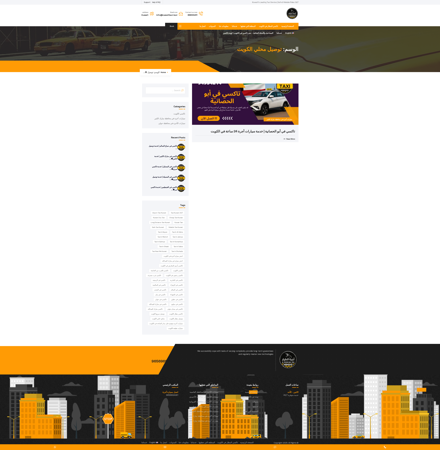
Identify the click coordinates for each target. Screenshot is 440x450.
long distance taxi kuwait (160, 222)
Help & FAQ (156, 2)
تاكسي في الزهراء (176, 285)
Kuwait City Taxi (159, 218)
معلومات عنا (223, 26)
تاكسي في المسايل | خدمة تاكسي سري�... (164, 167)
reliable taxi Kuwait (176, 227)
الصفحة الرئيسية (287, 26)
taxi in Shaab (164, 246)
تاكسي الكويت (179, 113)
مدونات (255, 401)
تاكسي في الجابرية (176, 280)
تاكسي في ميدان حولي (175, 309)
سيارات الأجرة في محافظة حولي (171, 123)
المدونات (212, 26)
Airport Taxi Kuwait (159, 213)
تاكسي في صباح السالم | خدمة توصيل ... (163, 147)
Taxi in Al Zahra (177, 232)
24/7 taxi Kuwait (177, 213)
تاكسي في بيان (160, 295)
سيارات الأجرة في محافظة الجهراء (204, 411)
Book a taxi (171, 27)
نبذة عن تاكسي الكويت (249, 397)
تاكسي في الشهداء (176, 295)
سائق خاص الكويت (158, 319)
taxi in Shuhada (177, 251)
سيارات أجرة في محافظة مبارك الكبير (279, 119)
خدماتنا (234, 26)
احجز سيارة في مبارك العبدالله (172, 261)
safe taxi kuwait (158, 227)
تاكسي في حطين (177, 299)
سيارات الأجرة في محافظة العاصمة (204, 392)
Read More (290, 139)
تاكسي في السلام (177, 290)
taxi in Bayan (162, 232)
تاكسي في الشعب (160, 290)
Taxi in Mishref (163, 237)
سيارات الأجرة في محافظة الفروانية (203, 401)
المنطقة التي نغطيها (248, 26)
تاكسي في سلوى (177, 304)
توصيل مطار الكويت (176, 319)
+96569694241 (165, 361)
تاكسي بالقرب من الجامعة (159, 271)
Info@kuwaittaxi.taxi (166, 15)
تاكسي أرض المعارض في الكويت (172, 266)
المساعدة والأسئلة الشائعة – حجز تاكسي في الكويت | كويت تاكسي (248, 33)
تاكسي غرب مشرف (154, 275)
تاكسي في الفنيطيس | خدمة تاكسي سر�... (164, 188)
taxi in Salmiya (159, 242)
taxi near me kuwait (159, 251)
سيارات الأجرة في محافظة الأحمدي (203, 397)
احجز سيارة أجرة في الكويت (173, 256)
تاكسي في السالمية (159, 285)
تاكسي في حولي (160, 299)
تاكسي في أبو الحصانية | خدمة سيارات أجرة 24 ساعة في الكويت (253, 131)
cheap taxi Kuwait (176, 218)
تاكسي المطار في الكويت (268, 26)
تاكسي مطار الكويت (176, 314)
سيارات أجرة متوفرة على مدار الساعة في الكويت (166, 323)
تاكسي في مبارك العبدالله (157, 304)
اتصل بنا (203, 26)
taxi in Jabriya (178, 237)
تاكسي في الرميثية (159, 280)
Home (163, 72)
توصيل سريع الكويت (158, 314)
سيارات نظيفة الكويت (175, 328)
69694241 (192, 15)
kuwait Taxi (179, 222)
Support (147, 2)
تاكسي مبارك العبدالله (155, 309)
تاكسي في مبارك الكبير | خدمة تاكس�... (165, 157)
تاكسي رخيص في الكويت (174, 275)
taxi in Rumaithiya (176, 242)
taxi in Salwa (178, 246)
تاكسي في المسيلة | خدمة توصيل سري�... (164, 178)
